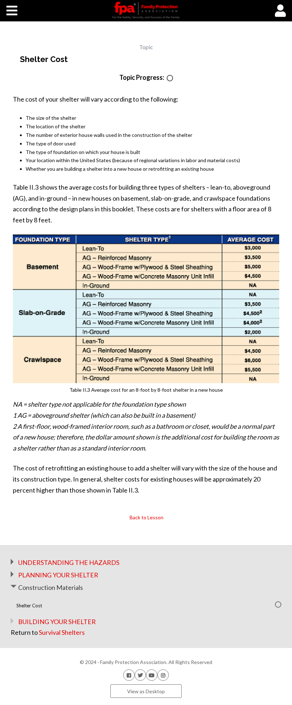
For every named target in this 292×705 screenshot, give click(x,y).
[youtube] (151, 675)
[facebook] (129, 675)
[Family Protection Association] (146, 10)
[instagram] (163, 675)
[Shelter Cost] (170, 78)
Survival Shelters (62, 632)
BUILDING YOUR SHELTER (57, 622)
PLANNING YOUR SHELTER (58, 575)
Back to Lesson (146, 517)
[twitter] (140, 675)
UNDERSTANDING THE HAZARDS (68, 562)
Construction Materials (50, 587)
